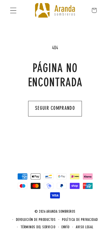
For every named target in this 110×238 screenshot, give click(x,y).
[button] (13, 10)
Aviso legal (84, 227)
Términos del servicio (38, 227)
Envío (65, 227)
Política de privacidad (80, 220)
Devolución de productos (36, 220)
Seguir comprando (55, 108)
